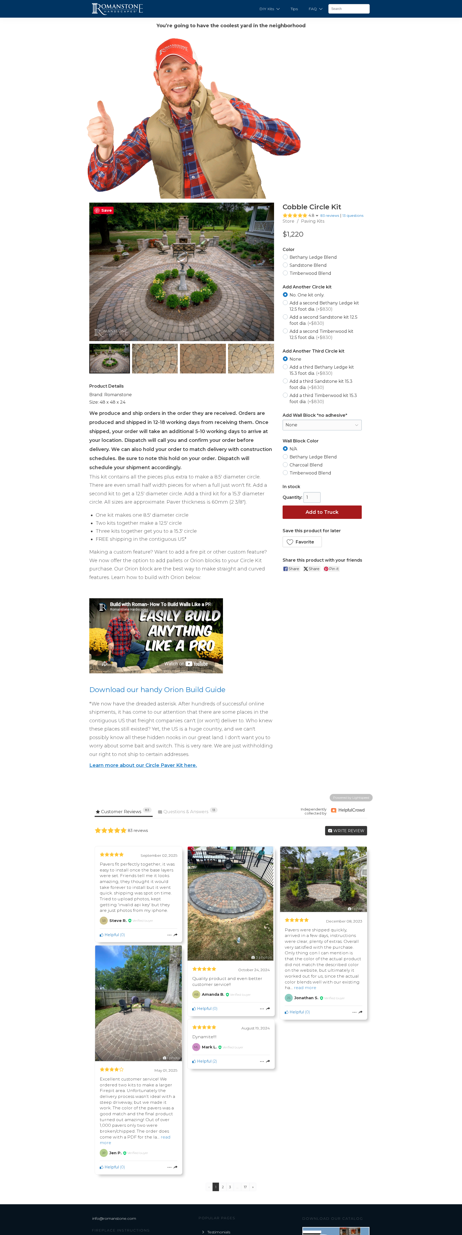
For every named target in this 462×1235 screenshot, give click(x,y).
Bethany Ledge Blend (313, 257)
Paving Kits (312, 221)
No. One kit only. (307, 295)
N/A (293, 448)
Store (288, 221)
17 (245, 1187)
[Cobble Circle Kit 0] (109, 359)
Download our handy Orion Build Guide (157, 689)
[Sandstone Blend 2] (203, 359)
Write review (348, 830)
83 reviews (329, 215)
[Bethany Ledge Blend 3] (251, 359)
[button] (302, 542)
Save (106, 210)
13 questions (352, 215)
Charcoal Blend (306, 464)
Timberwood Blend (310, 273)
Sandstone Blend (308, 265)
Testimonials (218, 1232)
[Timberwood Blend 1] (155, 359)
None (295, 359)
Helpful (111, 934)
